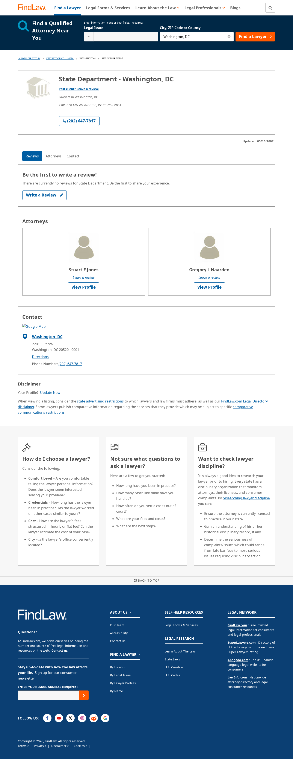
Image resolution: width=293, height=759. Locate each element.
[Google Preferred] (105, 718)
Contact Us (117, 641)
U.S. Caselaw (174, 667)
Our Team (117, 625)
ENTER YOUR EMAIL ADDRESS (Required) (48, 687)
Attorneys (54, 156)
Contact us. (59, 650)
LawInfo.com (237, 677)
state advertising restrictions (100, 401)
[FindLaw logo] (34, 8)
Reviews (32, 156)
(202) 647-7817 (70, 363)
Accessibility (119, 633)
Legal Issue (93, 27)
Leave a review (84, 277)
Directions (40, 356)
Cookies (80, 746)
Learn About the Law (180, 651)
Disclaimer (59, 746)
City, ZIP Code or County (180, 27)
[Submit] (84, 695)
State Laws (172, 659)
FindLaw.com (237, 625)
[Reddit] (93, 718)
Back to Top (149, 580)
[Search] (270, 7)
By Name (116, 691)
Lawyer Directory (29, 58)
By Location (118, 667)
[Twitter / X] (70, 718)
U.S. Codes (172, 675)
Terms (22, 746)
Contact (73, 156)
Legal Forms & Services (181, 625)
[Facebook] (47, 718)
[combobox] (121, 36)
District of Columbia (60, 58)
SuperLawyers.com (242, 642)
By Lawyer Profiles (123, 683)
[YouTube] (59, 718)
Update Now (50, 392)
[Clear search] (229, 36)
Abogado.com (238, 660)
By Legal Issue (120, 675)
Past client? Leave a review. (79, 89)
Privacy (39, 746)
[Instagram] (82, 718)
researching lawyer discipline (246, 498)
